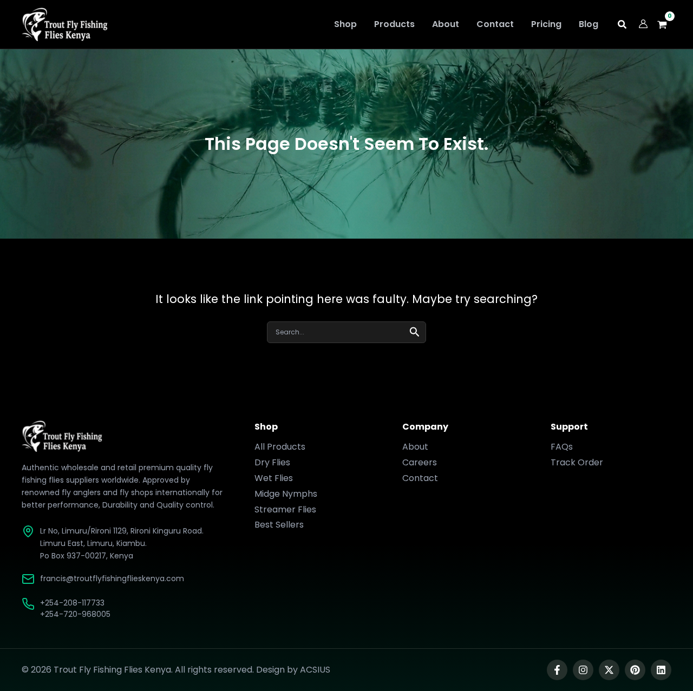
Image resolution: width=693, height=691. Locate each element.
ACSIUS (315, 669)
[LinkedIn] (661, 670)
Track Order (577, 462)
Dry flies (272, 462)
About (415, 446)
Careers (419, 462)
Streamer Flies (285, 509)
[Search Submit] (414, 331)
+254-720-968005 (75, 614)
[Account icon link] (643, 24)
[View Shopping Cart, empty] (665, 24)
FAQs (562, 446)
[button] (622, 25)
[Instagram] (583, 670)
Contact (420, 478)
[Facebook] (557, 670)
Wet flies (273, 478)
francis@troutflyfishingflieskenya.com (112, 578)
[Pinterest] (635, 670)
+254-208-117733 (72, 602)
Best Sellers (279, 524)
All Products (279, 446)
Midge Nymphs (285, 494)
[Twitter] (609, 670)
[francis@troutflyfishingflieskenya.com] (28, 578)
